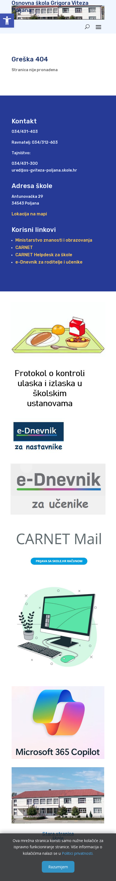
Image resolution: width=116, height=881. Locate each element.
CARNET (24, 247)
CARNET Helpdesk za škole (43, 254)
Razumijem (58, 866)
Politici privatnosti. (77, 853)
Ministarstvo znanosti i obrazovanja (53, 240)
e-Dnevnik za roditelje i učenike (49, 262)
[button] (7, 21)
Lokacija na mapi (29, 213)
